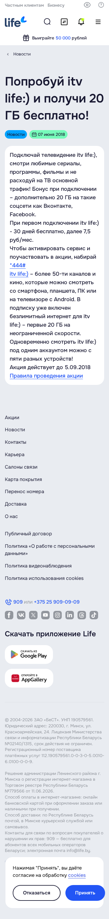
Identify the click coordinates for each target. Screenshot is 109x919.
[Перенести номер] (64, 22)
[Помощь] (101, 5)
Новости (22, 54)
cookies (77, 875)
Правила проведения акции (46, 375)
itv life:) (19, 274)
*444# (18, 265)
